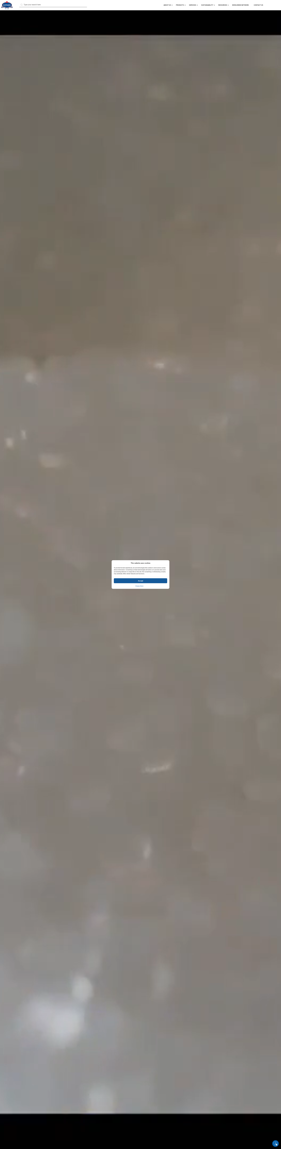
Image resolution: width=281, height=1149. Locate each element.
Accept (140, 581)
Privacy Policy (139, 586)
